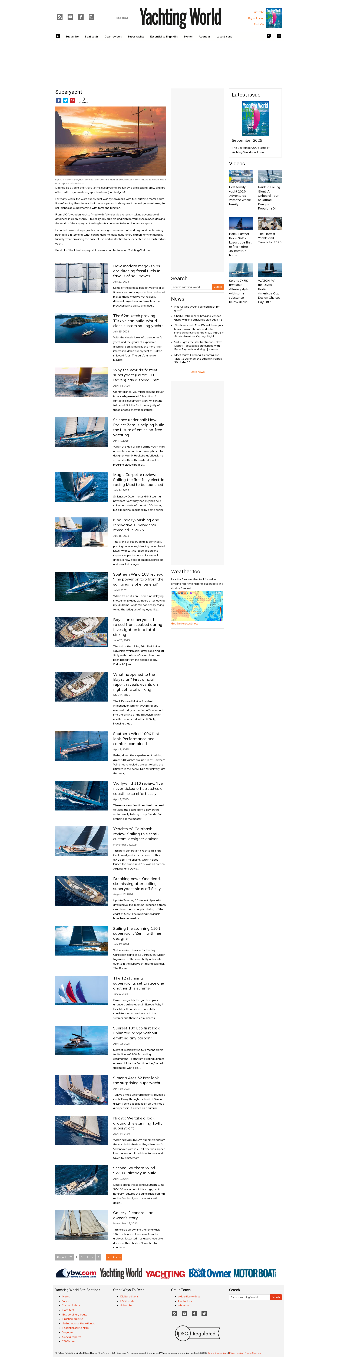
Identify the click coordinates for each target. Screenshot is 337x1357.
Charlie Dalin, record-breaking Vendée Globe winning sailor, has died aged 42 (198, 317)
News (177, 299)
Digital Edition (256, 18)
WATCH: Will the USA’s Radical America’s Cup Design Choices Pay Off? (269, 291)
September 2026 (247, 140)
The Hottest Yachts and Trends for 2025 (270, 238)
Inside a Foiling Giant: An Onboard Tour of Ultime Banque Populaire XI (269, 197)
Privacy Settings (253, 1353)
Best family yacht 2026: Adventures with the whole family (240, 195)
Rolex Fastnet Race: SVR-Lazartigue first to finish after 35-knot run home (240, 244)
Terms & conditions (218, 1353)
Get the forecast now (184, 623)
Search (218, 286)
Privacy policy (236, 1353)
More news (197, 371)
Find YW (259, 24)
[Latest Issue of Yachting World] (274, 18)
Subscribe (258, 12)
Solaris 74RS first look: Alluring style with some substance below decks (239, 291)
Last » (117, 1257)
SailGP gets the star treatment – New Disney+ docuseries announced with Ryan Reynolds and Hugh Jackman (198, 345)
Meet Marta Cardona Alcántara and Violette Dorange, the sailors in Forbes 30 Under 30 (198, 358)
